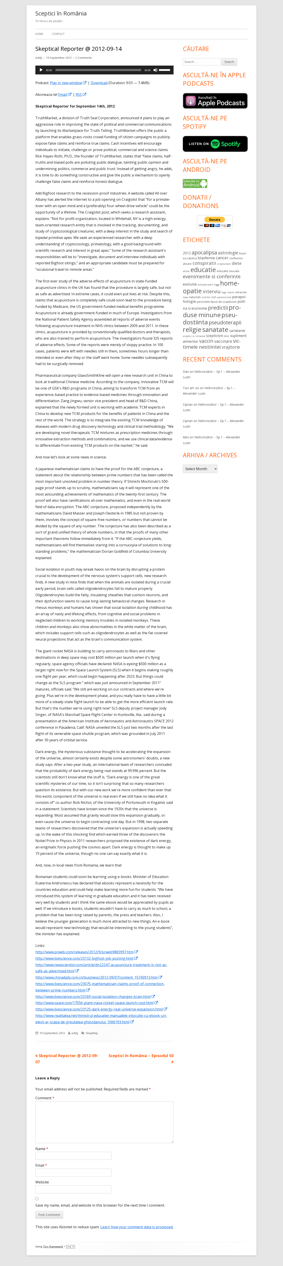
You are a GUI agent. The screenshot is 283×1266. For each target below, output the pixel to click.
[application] (104, 70)
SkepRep (92, 1033)
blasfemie (206, 257)
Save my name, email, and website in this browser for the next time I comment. (100, 1205)
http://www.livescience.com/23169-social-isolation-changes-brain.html (95, 996)
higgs (216, 284)
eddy (38, 58)
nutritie (206, 297)
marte (231, 292)
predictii (218, 307)
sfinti (226, 336)
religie (192, 329)
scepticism (214, 335)
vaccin (206, 341)
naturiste (195, 297)
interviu (212, 291)
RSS (81, 94)
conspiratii (204, 263)
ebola (186, 271)
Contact (58, 34)
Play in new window (68, 82)
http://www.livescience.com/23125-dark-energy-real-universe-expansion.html (101, 1009)
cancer (222, 257)
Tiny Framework (53, 1246)
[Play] (41, 70)
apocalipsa (204, 252)
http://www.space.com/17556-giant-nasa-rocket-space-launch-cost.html (96, 1002)
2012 (187, 253)
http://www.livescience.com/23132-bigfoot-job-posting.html (86, 958)
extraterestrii (205, 284)
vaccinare (223, 341)
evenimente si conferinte (212, 276)
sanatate (215, 329)
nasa (185, 297)
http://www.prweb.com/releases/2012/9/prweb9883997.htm (86, 952)
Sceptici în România (61, 13)
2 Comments (83, 58)
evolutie (190, 284)
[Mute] (155, 70)
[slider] (165, 70)
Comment (44, 1098)
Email (65, 94)
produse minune (212, 311)
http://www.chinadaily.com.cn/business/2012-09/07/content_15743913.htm (99, 977)
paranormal (224, 297)
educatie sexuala (228, 271)
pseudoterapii (225, 322)
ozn (213, 297)
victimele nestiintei (212, 343)
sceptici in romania (194, 336)
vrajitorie (231, 347)
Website (42, 1182)
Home (39, 34)
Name (41, 1148)
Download (99, 82)
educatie (203, 269)
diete (236, 263)
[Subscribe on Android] (195, 183)
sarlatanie (237, 330)
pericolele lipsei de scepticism (217, 302)
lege (224, 292)
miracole (241, 292)
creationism (224, 263)
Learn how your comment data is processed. (136, 1226)
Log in (70, 1246)
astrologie (228, 253)
